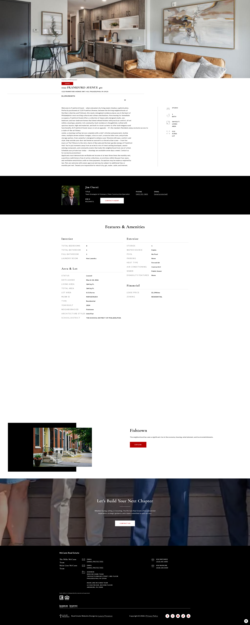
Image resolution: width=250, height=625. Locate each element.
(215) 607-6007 (162, 561)
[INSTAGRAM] (173, 616)
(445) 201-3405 (142, 194)
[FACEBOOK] (167, 616)
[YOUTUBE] (178, 616)
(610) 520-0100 (162, 567)
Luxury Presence (105, 616)
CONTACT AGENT (112, 200)
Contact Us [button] (125, 523)
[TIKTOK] (183, 616)
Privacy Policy (152, 616)
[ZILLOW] (188, 616)
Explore (138, 444)
